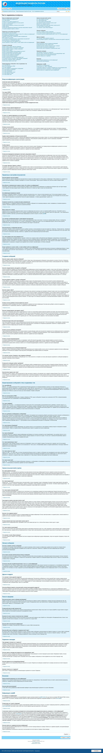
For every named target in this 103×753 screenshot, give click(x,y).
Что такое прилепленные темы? (8, 72)
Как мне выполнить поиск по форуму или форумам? (47, 43)
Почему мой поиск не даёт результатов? (45, 44)
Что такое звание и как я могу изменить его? (11, 41)
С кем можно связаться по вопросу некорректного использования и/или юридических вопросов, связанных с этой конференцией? (52, 68)
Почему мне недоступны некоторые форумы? (11, 53)
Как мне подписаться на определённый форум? (46, 54)
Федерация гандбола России (30, 3)
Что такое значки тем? (7, 74)
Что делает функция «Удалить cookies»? (10, 28)
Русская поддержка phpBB (36, 742)
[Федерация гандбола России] (9, 3)
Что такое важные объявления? (8, 69)
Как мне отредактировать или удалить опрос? (12, 52)
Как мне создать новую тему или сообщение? (11, 46)
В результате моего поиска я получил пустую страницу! (48, 45)
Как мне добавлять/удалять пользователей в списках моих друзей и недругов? (53, 39)
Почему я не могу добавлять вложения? (10, 54)
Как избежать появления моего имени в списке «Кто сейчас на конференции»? (18, 34)
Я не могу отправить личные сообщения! (45, 31)
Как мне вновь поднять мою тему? (9, 60)
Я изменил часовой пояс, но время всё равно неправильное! (14, 36)
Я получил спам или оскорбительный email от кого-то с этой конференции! (52, 34)
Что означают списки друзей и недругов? (45, 38)
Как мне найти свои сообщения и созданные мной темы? (48, 48)
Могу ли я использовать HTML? (8, 66)
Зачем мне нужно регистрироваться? (10, 19)
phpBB (44, 213)
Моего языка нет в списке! (7, 37)
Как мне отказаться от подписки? (44, 55)
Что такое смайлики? (6, 67)
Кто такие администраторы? (43, 19)
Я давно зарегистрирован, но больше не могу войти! (13, 25)
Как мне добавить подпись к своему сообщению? (12, 48)
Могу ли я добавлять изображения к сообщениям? (12, 68)
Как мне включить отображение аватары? (11, 40)
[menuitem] (10, 8)
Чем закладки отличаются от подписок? (45, 52)
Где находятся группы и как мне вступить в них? (46, 22)
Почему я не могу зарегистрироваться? (10, 21)
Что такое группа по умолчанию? (43, 26)
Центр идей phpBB (6, 706)
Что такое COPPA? (6, 20)
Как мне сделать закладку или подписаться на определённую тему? (51, 53)
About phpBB (58, 698)
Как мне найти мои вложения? (43, 61)
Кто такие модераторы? (42, 20)
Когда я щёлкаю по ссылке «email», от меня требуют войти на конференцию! (18, 42)
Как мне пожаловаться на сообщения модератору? (13, 57)
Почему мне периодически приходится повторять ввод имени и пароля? (17, 27)
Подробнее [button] (37, 750)
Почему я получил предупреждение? (9, 56)
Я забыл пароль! (5, 26)
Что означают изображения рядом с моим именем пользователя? (16, 38)
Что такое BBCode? (6, 64)
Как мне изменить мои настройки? (9, 32)
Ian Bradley (38, 740)
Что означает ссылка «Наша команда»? (45, 27)
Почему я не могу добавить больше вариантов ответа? (13, 51)
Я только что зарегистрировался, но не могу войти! (13, 22)
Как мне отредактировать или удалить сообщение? (13, 47)
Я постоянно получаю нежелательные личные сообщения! (49, 32)
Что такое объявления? (7, 70)
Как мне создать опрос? (7, 50)
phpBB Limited (43, 697)
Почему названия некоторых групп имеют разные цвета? (48, 25)
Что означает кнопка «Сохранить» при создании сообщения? (15, 58)
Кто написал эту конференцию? (43, 65)
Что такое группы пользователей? (44, 21)
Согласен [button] (96, 750)
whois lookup (18, 713)
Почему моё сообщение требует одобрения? (11, 59)
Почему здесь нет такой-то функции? (44, 66)
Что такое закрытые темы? (7, 73)
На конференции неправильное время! (10, 35)
